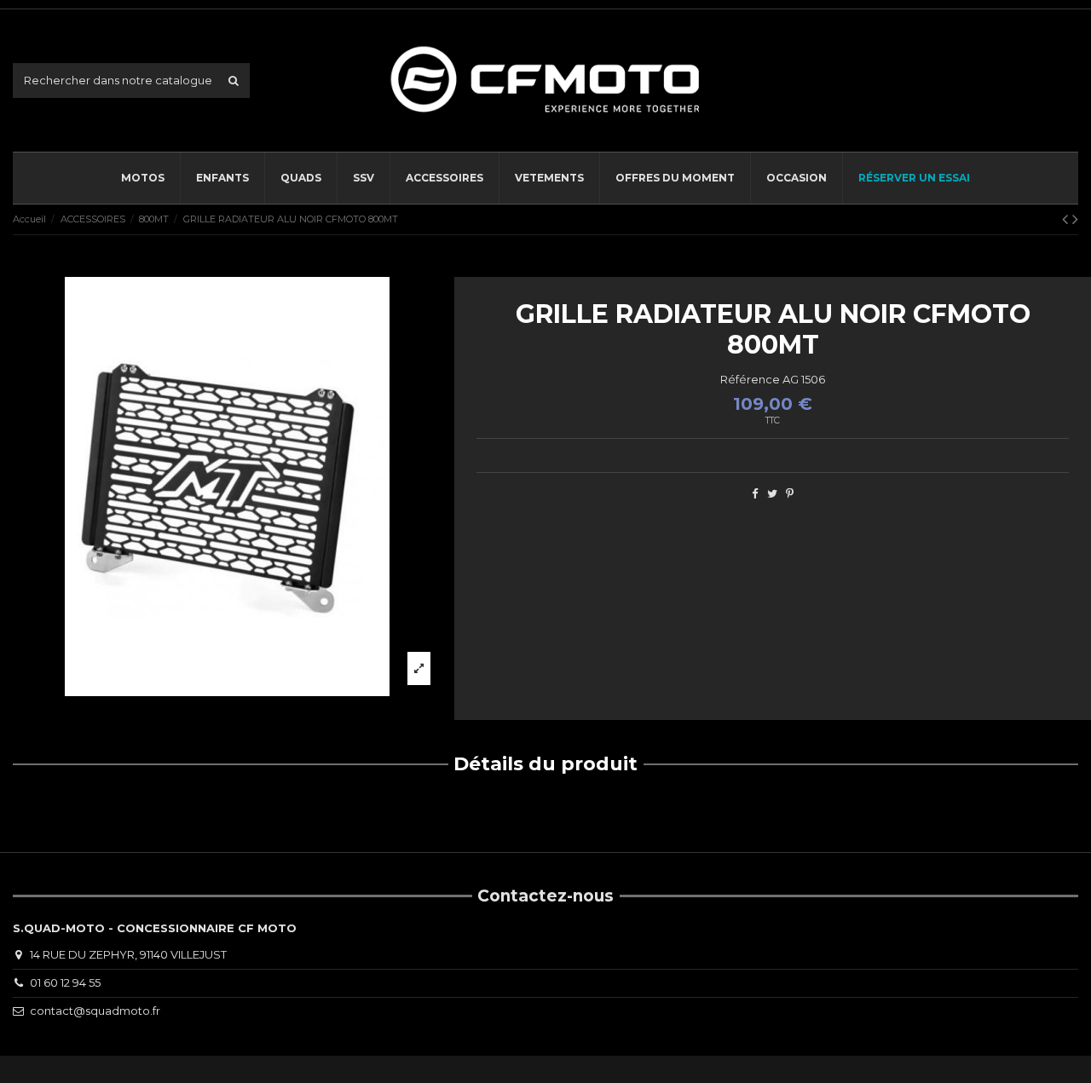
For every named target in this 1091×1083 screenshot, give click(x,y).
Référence (750, 379)
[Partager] (755, 493)
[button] (444, 178)
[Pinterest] (790, 493)
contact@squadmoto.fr (95, 1010)
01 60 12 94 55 (65, 982)
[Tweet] (772, 493)
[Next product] (1075, 219)
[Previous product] (1067, 219)
